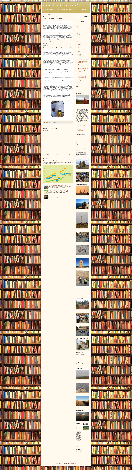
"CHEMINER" (79, 129)
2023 (78, 27)
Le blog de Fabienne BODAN (81, 126)
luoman (68, 463)
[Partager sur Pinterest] (55, 122)
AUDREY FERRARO (80, 130)
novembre (79, 44)
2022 (78, 29)
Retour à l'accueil (79, 19)
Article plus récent (46, 154)
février (79, 79)
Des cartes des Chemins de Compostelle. (81, 57)
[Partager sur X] (53, 122)
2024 (78, 26)
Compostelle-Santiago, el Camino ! (60, 5)
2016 (78, 37)
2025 (78, 24)
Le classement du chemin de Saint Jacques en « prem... (83, 62)
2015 (78, 38)
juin (78, 51)
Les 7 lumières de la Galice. (52, 195)
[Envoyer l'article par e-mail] (50, 122)
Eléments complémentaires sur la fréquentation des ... (82, 73)
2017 (78, 36)
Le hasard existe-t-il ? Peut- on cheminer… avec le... (82, 71)
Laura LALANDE (79, 131)
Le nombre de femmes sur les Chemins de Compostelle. (82, 77)
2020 (78, 31)
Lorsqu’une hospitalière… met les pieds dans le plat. (83, 69)
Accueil (58, 154)
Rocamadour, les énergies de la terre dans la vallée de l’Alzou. (57, 185)
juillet (79, 50)
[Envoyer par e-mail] (51, 122)
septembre (79, 47)
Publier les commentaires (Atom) (52, 156)
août (78, 48)
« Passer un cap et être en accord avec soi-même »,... (83, 66)
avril (78, 54)
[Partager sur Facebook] (54, 122)
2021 (78, 30)
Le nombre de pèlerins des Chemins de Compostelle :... (83, 60)
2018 (78, 34)
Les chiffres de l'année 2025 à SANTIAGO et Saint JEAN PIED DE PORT (59, 190)
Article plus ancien (69, 154)
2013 (78, 41)
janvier (79, 80)
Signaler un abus (79, 91)
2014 (78, 40)
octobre (79, 45)
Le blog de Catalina (79, 128)
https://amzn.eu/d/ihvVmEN (47, 41)
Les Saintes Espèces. (80, 88)
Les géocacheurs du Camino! (82, 75)
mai (78, 52)
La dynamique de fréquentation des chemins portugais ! (53, 160)
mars (78, 55)
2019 (78, 33)
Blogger (74, 463)
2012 (78, 82)
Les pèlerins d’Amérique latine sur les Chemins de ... (83, 64)
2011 (78, 83)
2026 (78, 23)
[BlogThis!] (52, 122)
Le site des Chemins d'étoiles (81, 125)
